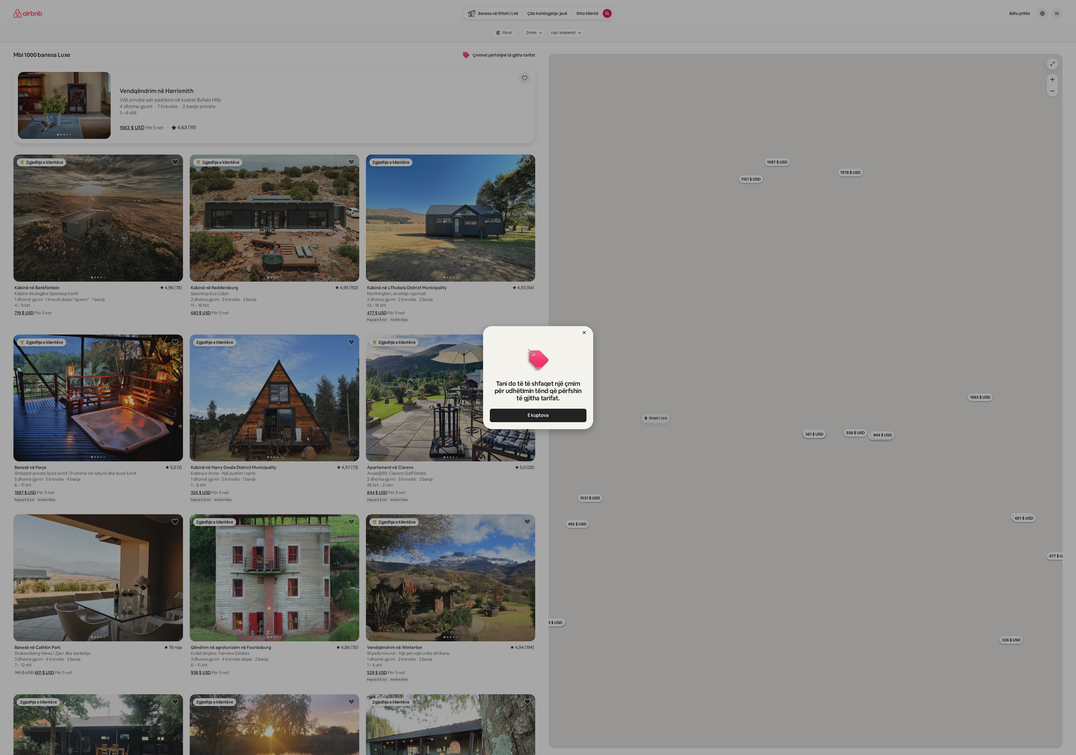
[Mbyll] (584, 332)
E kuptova (538, 415)
